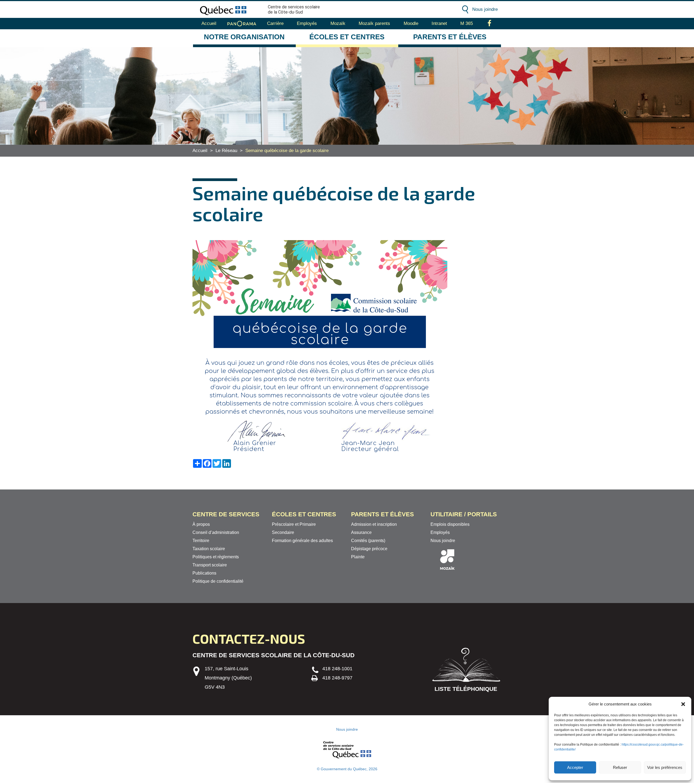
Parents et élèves (449, 37)
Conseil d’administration (215, 532)
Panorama (242, 23)
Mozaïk (337, 23)
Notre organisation (244, 37)
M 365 (466, 23)
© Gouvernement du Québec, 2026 (347, 769)
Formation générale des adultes (302, 540)
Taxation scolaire (208, 548)
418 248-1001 (337, 668)
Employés (307, 23)
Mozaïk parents (374, 23)
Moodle (411, 23)
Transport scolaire (209, 565)
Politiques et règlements (215, 557)
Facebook (489, 23)
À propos (201, 524)
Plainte (358, 557)
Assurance (361, 532)
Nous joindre (485, 9)
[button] (683, 704)
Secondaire (283, 532)
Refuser (620, 767)
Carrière (275, 23)
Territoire (200, 540)
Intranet (439, 23)
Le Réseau (226, 150)
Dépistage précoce (369, 548)
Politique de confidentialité (217, 581)
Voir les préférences (664, 767)
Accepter (575, 767)
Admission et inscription (374, 524)
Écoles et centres (346, 37)
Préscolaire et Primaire (294, 524)
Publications (204, 573)
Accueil (208, 23)
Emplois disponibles (450, 524)
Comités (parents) (368, 540)
